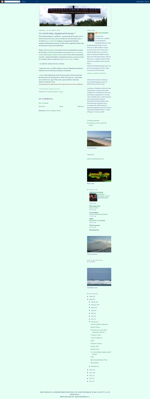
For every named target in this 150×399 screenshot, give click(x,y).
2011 (91, 373)
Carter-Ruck (50, 52)
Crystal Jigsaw (93, 212)
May (92, 313)
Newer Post (42, 106)
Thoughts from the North (75, 9)
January (93, 302)
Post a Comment (43, 103)
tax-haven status (68, 59)
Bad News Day (95, 349)
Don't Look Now (93, 208)
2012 (91, 375)
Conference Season (96, 343)
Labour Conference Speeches (99, 324)
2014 (91, 381)
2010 (91, 370)
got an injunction (51, 41)
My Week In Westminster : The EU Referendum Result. (104, 196)
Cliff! (92, 357)
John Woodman (103, 33)
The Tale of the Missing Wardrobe (98, 214)
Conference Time (96, 335)
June (92, 316)
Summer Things (95, 327)
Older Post (81, 106)
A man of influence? (96, 338)
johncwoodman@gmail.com (95, 159)
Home (61, 106)
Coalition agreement (93, 120)
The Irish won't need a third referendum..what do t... (99, 331)
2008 (91, 296)
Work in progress (94, 225)
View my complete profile (96, 73)
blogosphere (51, 50)
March (93, 308)
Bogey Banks (95, 363)
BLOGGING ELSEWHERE (97, 220)
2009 (91, 299)
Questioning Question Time (99, 360)
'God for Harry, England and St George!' (51, 89)
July (92, 319)
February (94, 305)
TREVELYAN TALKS (96, 192)
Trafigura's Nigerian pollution (55, 55)
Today (92, 341)
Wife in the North (94, 206)
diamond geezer (94, 230)
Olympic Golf (95, 346)
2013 (91, 378)
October (93, 322)
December (94, 366)
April (93, 310)
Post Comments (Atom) (54, 111)
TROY (91, 219)
